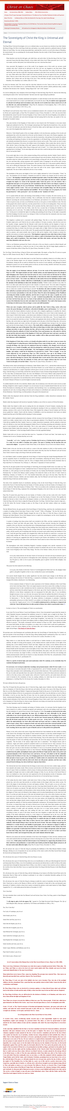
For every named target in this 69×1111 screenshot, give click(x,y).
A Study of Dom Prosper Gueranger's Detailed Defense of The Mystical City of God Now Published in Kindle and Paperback (34, 15)
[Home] (34, 7)
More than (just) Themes (46, 1107)
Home (5, 12)
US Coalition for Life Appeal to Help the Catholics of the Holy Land (38, 28)
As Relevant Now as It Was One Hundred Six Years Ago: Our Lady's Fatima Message (34, 18)
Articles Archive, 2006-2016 (16, 12)
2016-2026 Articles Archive (41, 12)
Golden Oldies (29, 12)
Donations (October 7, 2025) (11, 21)
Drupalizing (31, 1107)
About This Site (8, 18)
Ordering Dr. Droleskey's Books (11, 28)
